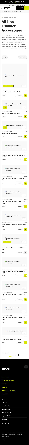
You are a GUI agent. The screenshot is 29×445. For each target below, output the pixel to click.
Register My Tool (6, 416)
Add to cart (25, 95)
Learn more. (17, 2)
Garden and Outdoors (8, 380)
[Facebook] (2, 424)
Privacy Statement (5, 436)
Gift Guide (4, 402)
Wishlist (12, 5)
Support (24, 5)
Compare (20, 95)
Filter (5, 57)
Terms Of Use (4, 438)
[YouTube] (8, 424)
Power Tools (5, 377)
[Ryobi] (7, 8)
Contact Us (5, 394)
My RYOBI (4, 399)
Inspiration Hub (6, 406)
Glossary (3, 440)
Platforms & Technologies (9, 390)
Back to (12, 11)
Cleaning (4, 383)
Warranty (4, 419)
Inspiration (18, 5)
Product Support (6, 409)
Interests (4, 387)
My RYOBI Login (20, 8)
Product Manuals (6, 412)
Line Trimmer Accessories (7, 89)
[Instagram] (5, 424)
